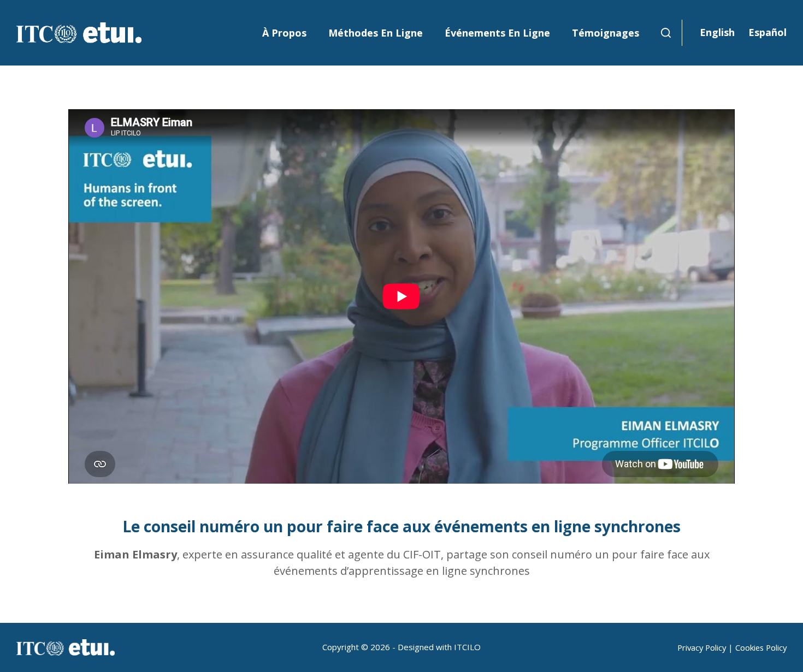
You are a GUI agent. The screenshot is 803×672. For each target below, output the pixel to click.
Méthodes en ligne (375, 32)
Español (767, 32)
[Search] (666, 33)
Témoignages (605, 32)
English (717, 32)
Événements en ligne (497, 32)
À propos (284, 32)
